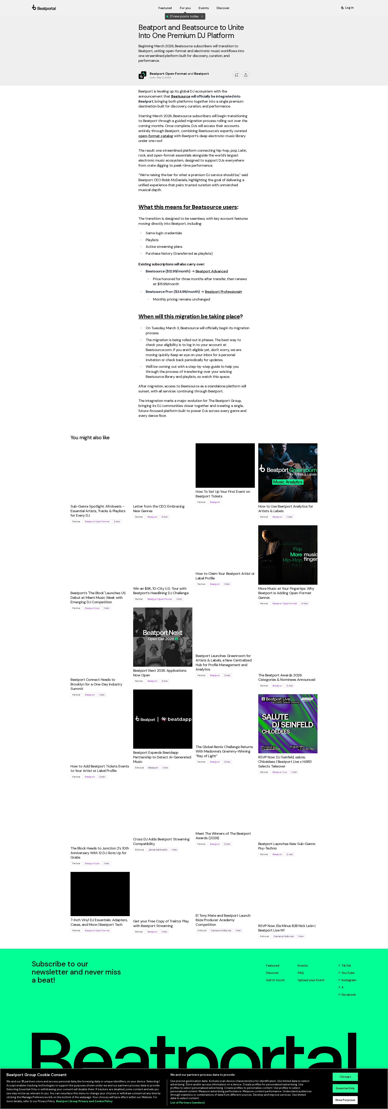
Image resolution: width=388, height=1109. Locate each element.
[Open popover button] (246, 75)
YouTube (348, 973)
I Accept (345, 1077)
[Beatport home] (94, 8)
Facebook (349, 994)
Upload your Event (311, 980)
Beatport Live (92, 608)
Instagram (349, 980)
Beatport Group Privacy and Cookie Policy (84, 1101)
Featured (272, 965)
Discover (272, 973)
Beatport (152, 516)
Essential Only (345, 1088)
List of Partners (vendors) (187, 1102)
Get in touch (275, 980)
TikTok (346, 965)
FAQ (301, 973)
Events (303, 965)
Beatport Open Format (97, 521)
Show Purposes (345, 1100)
